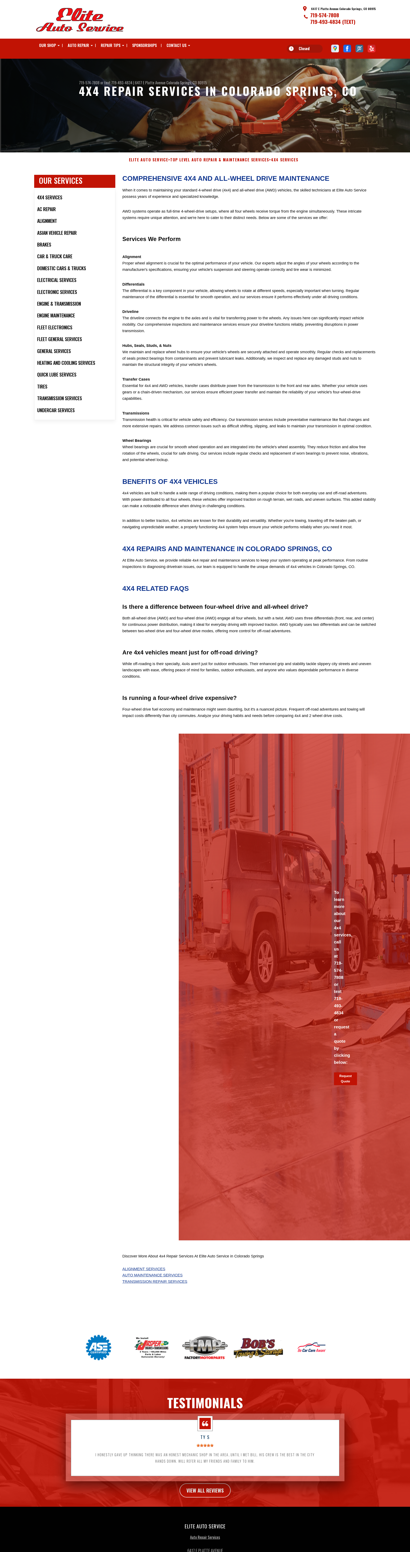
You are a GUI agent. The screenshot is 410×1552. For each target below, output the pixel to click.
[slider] (205, 1445)
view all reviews (205, 1490)
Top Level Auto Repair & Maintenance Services (219, 160)
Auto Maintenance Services (152, 1275)
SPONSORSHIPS (144, 45)
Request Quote (345, 1078)
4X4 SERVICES (284, 160)
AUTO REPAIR (78, 45)
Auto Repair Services (205, 1537)
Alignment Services (143, 1269)
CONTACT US (176, 45)
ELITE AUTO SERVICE (148, 160)
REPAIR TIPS (110, 45)
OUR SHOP (47, 45)
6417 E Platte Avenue (150, 82)
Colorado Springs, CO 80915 (186, 82)
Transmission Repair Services (154, 1281)
